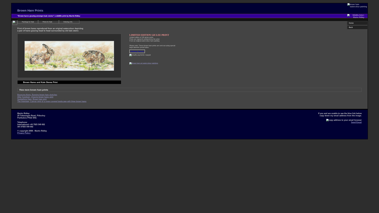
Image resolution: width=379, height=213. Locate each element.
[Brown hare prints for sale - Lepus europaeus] (143, 63)
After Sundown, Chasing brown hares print (35, 97)
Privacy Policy (23, 133)
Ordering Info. (68, 22)
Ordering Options (137, 51)
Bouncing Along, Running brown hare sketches (37, 95)
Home (351, 23)
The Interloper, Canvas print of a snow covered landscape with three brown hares (51, 101)
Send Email (356, 122)
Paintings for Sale (28, 22)
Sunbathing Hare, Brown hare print (32, 99)
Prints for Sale (47, 22)
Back (351, 27)
